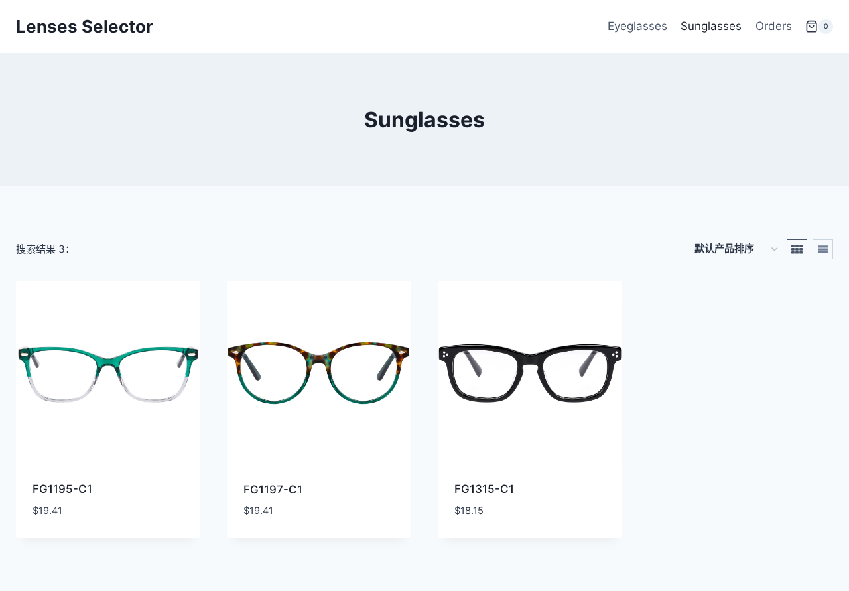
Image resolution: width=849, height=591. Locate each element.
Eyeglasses (637, 26)
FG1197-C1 (272, 489)
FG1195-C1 (62, 488)
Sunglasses (711, 26)
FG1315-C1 (484, 488)
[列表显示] (823, 249)
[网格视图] (797, 249)
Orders (773, 26)
